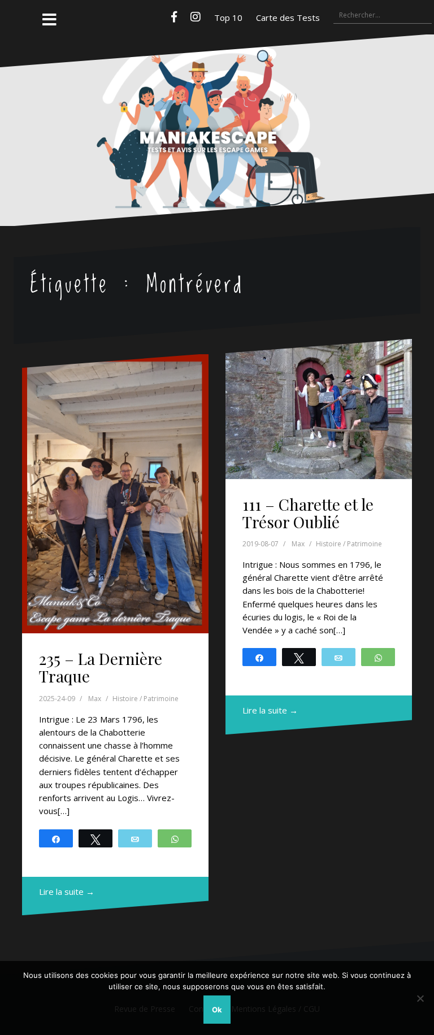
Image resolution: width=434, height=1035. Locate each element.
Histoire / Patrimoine (145, 698)
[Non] (420, 998)
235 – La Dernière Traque (100, 667)
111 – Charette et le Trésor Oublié (308, 513)
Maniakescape (217, 108)
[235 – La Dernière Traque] (115, 494)
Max (94, 698)
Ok (217, 1009)
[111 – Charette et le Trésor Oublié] (318, 409)
